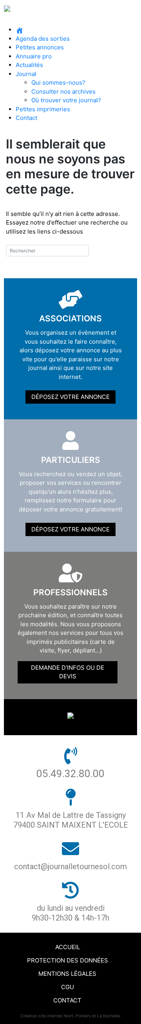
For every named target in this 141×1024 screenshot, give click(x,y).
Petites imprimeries (43, 109)
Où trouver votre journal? (66, 100)
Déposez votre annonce (70, 397)
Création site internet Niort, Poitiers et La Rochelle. (70, 1016)
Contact (26, 117)
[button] (70, 21)
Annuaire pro (34, 56)
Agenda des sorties (43, 38)
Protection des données (67, 960)
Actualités (29, 65)
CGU (67, 987)
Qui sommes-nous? (58, 82)
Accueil (67, 947)
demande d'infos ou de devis (67, 672)
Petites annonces (40, 47)
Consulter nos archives (63, 91)
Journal (26, 74)
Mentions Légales (67, 973)
